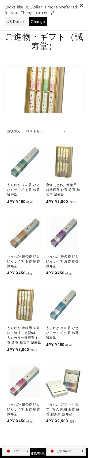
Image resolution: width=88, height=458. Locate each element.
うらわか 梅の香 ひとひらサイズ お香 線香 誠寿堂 (62, 261)
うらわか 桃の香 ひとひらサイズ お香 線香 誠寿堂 (23, 261)
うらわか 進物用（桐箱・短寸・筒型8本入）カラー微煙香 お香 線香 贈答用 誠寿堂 (24, 335)
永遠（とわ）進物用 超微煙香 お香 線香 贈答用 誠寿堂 (63, 189)
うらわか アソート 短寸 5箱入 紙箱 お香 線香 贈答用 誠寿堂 (63, 409)
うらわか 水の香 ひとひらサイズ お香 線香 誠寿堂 (62, 332)
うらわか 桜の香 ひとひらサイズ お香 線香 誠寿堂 (23, 409)
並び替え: (14, 130)
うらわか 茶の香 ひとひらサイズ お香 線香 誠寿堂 (23, 189)
